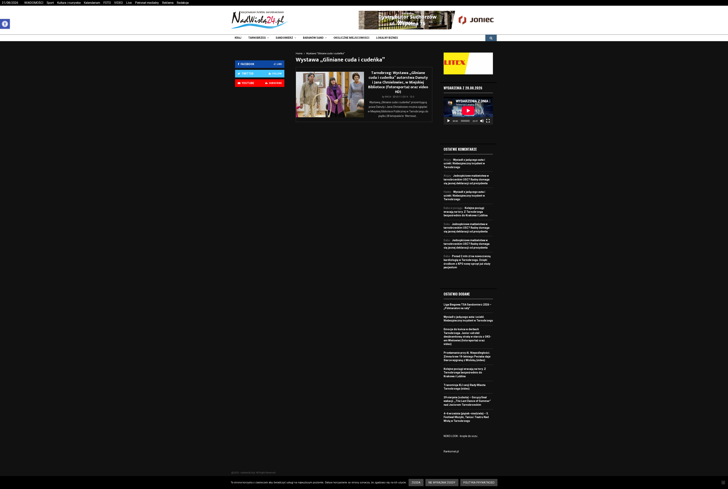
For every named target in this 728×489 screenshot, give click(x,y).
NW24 (388, 96)
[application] (468, 110)
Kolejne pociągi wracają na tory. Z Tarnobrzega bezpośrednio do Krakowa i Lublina (466, 211)
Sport (50, 3)
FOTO (107, 3)
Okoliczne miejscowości (351, 37)
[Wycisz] (482, 121)
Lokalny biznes (387, 37)
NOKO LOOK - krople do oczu (460, 436)
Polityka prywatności (478, 482)
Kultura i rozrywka (69, 3)
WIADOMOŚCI (33, 3)
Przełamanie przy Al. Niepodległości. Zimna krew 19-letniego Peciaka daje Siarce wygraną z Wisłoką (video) (467, 356)
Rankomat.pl (451, 451)
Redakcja (183, 3)
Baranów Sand (313, 37)
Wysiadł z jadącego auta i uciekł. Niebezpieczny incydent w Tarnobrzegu (464, 163)
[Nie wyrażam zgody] (723, 482)
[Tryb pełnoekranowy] (488, 121)
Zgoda (416, 482)
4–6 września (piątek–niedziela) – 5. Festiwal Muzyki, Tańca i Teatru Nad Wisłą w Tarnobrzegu (466, 417)
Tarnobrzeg (257, 37)
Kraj (238, 37)
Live (129, 3)
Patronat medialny (147, 3)
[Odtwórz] (448, 121)
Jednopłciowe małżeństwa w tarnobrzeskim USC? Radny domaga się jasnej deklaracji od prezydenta (467, 179)
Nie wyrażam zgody (441, 482)
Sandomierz (284, 37)
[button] (5, 24)
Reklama (167, 3)
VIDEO (118, 3)
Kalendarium (92, 3)
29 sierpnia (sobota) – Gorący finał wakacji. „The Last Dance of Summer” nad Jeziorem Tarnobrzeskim (467, 401)
